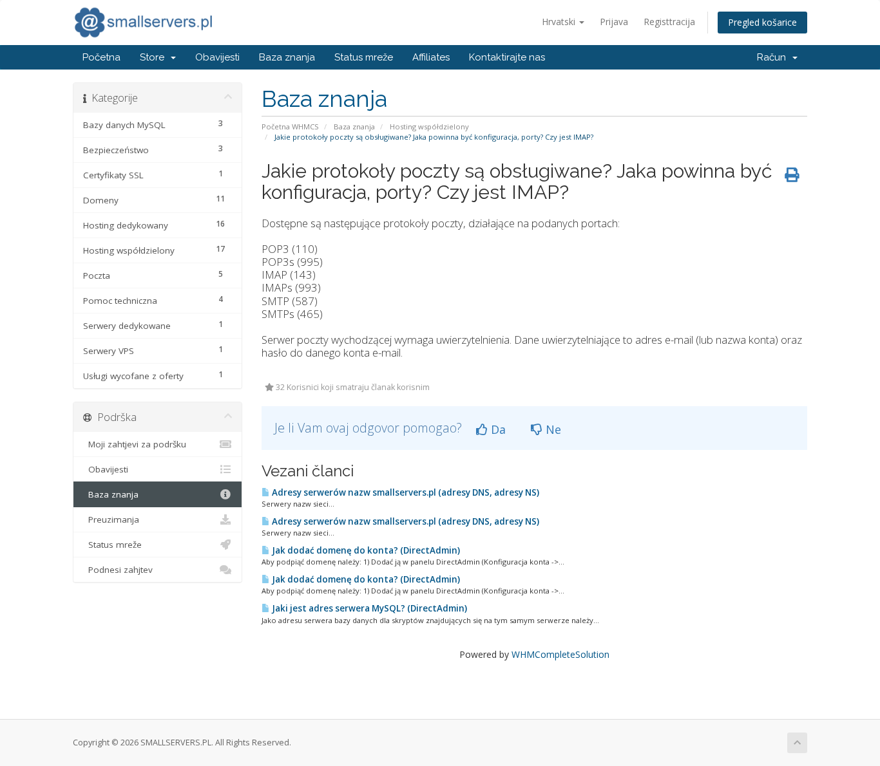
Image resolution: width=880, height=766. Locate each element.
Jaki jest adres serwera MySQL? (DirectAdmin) (368, 608)
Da (497, 429)
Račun (774, 57)
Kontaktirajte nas (507, 57)
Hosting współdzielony (429, 126)
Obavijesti (217, 57)
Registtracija (669, 21)
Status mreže (363, 57)
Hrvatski (560, 21)
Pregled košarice (762, 22)
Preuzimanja (111, 519)
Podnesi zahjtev (118, 569)
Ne (551, 429)
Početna (101, 57)
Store (154, 57)
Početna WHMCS (290, 126)
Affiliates (431, 57)
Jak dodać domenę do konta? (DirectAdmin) (365, 550)
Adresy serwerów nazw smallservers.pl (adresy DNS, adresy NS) (404, 492)
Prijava (614, 21)
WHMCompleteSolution (560, 654)
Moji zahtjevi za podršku (134, 444)
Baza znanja (287, 57)
